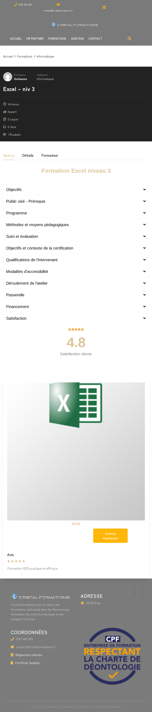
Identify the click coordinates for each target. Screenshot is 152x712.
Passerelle (15, 295)
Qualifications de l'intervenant (32, 260)
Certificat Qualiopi (27, 662)
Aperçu (8, 155)
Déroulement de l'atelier (27, 283)
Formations (57, 38)
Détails (28, 155)
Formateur (20, 75)
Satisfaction (16, 318)
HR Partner (35, 38)
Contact (95, 38)
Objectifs (14, 189)
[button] (76, 189)
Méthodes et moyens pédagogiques (37, 225)
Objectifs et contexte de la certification (39, 248)
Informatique (45, 79)
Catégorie (42, 75)
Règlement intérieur (29, 654)
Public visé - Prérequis (25, 201)
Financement (17, 306)
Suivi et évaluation (22, 236)
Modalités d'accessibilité (27, 271)
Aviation (77, 38)
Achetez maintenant (110, 535)
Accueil (16, 38)
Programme (16, 213)
